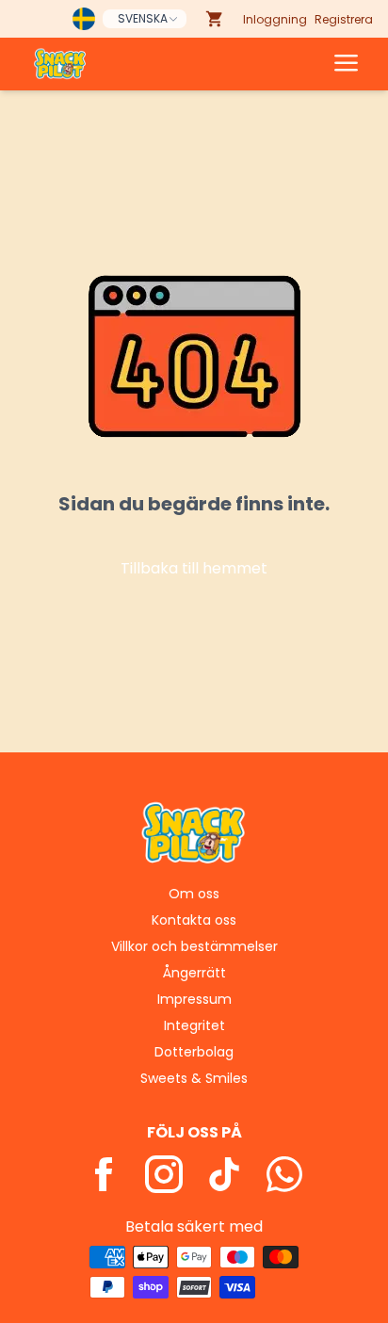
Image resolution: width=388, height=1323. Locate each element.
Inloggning (275, 19)
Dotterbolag (194, 1051)
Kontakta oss (194, 920)
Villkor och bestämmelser (194, 946)
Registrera (344, 19)
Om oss (194, 893)
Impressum (194, 999)
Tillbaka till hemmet (194, 568)
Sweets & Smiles (194, 1078)
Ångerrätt (194, 972)
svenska (143, 18)
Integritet (194, 1025)
